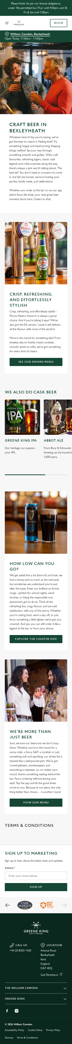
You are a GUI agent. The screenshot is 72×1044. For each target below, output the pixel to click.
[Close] (66, 8)
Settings (55, 564)
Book (58, 23)
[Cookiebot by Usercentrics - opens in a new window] (52, 452)
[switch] (62, 527)
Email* (10, 868)
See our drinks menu (36, 361)
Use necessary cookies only (36, 588)
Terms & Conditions (27, 1037)
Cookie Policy (35, 1030)
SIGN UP (36, 887)
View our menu (36, 802)
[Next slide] (64, 905)
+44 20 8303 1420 (20, 950)
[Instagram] (16, 1011)
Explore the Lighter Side (36, 639)
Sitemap (9, 1037)
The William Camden (21, 988)
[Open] (7, 23)
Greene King (15, 998)
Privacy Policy (53, 1030)
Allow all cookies (36, 576)
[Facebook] (7, 1011)
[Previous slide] (8, 905)
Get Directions (49, 975)
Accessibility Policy (14, 1030)
